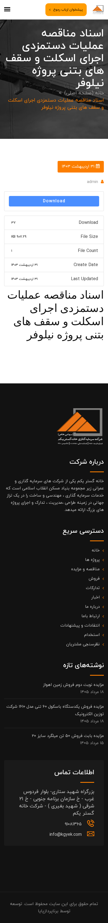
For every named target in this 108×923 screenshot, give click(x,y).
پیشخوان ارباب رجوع (68, 9)
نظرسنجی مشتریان (83, 644)
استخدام (92, 635)
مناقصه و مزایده (85, 569)
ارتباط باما (90, 616)
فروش (94, 579)
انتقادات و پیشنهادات (80, 625)
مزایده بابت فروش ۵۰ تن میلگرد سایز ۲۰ (68, 736)
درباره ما (92, 607)
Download (54, 201)
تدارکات (93, 588)
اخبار (95, 597)
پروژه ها (92, 560)
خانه (96, 550)
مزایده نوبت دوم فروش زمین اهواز (73, 685)
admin (92, 182)
